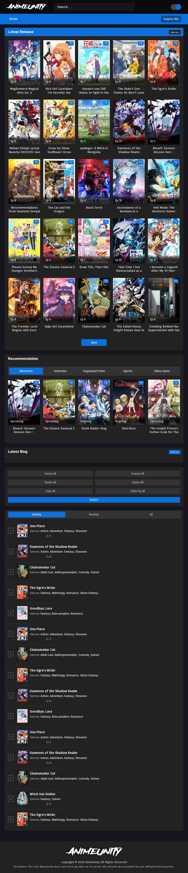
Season (137, 473)
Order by (137, 491)
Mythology (58, 593)
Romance (72, 593)
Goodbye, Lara (41, 608)
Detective (60, 371)
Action (45, 531)
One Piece (37, 526)
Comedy (84, 572)
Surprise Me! (171, 19)
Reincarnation (60, 613)
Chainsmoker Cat (42, 567)
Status (138, 482)
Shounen (81, 531)
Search (94, 499)
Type (50, 491)
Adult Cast (47, 572)
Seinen (95, 572)
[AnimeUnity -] (26, 8)
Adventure (26, 371)
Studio (50, 482)
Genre (50, 473)
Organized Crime (94, 371)
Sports (128, 371)
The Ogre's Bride (42, 588)
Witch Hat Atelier (42, 794)
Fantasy (69, 531)
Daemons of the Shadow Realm (53, 547)
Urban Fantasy (89, 593)
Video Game (162, 371)
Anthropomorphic (66, 572)
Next (94, 342)
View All (174, 32)
